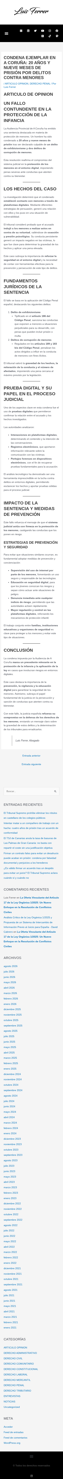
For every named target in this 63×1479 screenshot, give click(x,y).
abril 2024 (9, 1117)
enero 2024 (10, 1133)
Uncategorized (12, 1407)
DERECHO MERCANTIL (17, 1380)
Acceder (8, 1427)
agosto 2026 (11, 966)
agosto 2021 (11, 1290)
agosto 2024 (11, 1095)
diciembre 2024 (12, 1074)
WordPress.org (12, 1443)
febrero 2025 (11, 1063)
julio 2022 (9, 1230)
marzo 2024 (10, 1122)
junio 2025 (9, 1041)
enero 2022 (10, 1263)
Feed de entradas (13, 1432)
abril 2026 (9, 987)
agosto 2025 (11, 1031)
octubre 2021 (11, 1279)
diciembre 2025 (12, 1009)
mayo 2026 (10, 982)
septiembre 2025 (13, 1025)
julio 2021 (9, 1295)
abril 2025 (9, 1052)
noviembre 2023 (13, 1144)
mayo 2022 (10, 1241)
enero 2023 (10, 1198)
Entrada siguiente (31, 764)
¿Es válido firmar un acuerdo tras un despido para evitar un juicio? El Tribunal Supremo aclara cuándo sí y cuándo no (31, 873)
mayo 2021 (10, 1306)
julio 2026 (9, 971)
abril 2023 (9, 1182)
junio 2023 (9, 1171)
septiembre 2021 (13, 1284)
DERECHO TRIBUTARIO (17, 1390)
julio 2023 (9, 1166)
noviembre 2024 (13, 1079)
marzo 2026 (10, 993)
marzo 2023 (10, 1187)
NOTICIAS (9, 1401)
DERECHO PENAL (40, 83)
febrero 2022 (11, 1257)
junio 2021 (9, 1301)
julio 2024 (9, 1101)
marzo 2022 (10, 1252)
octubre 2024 (11, 1085)
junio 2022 (9, 1236)
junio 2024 (9, 1106)
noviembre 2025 (13, 1014)
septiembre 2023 (13, 1155)
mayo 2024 (10, 1112)
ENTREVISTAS (12, 1396)
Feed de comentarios (15, 1437)
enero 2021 (10, 1327)
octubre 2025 (11, 1020)
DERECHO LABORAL (16, 1374)
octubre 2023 (11, 1149)
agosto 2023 (11, 1160)
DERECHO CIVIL (13, 1358)
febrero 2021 (11, 1322)
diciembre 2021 (12, 1268)
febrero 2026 (11, 998)
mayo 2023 (10, 1176)
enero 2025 (10, 1068)
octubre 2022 (11, 1214)
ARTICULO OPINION (16, 83)
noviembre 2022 (13, 1209)
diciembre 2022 (12, 1203)
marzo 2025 (10, 1058)
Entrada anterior (31, 755)
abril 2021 (9, 1311)
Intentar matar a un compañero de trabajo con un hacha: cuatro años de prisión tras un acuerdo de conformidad (31, 828)
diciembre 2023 (12, 1139)
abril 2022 (9, 1247)
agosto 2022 (11, 1225)
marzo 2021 (10, 1317)
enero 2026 (10, 1004)
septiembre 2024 (13, 1090)
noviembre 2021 (13, 1274)
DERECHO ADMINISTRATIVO (20, 1353)
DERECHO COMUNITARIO (19, 1363)
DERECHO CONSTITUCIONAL (21, 1369)
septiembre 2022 (13, 1220)
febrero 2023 (11, 1193)
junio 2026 (9, 977)
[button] (6, 33)
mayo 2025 (10, 1047)
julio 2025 (9, 1036)
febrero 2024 (11, 1128)
